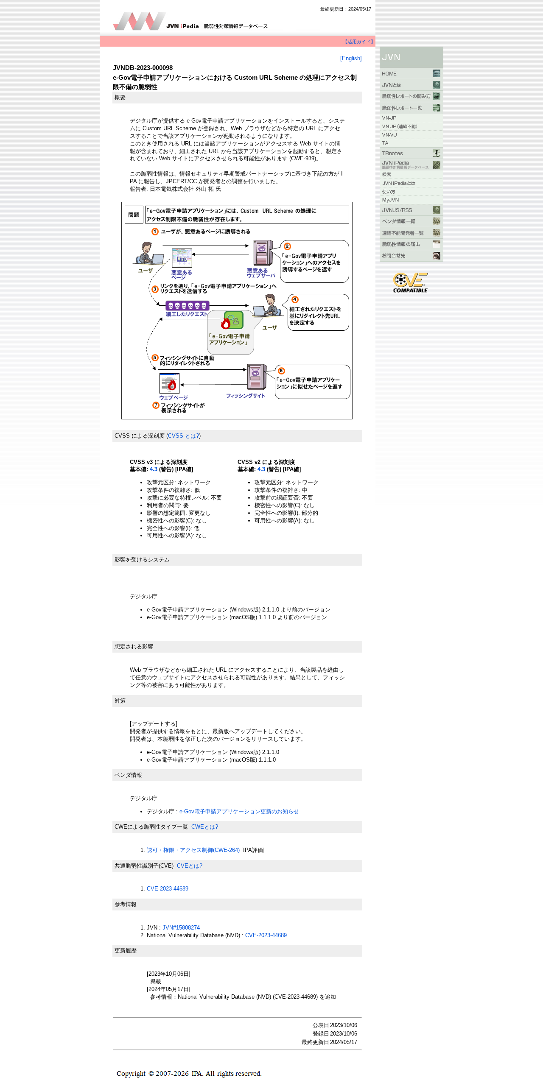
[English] (351, 58)
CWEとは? (204, 827)
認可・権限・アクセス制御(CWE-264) (193, 850)
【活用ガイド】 (359, 41)
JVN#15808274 (181, 927)
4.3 (153, 469)
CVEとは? (189, 866)
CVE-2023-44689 (167, 888)
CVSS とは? (183, 436)
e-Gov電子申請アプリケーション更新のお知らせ (239, 811)
